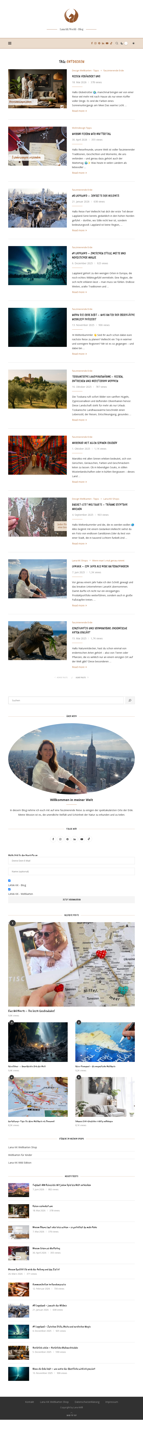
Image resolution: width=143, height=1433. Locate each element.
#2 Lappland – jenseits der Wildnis (95, 196)
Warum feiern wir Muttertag (91, 134)
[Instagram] (95, 43)
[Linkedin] (103, 43)
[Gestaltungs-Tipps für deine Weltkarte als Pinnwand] (38, 1097)
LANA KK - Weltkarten (20, 894)
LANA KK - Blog (17, 885)
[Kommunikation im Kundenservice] (18, 1289)
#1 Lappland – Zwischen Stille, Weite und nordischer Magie (62, 1326)
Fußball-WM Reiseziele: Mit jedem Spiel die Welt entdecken (62, 1185)
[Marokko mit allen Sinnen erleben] (37, 455)
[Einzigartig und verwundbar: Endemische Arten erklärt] (37, 640)
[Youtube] (107, 43)
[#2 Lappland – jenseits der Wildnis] (37, 208)
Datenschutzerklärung (87, 1402)
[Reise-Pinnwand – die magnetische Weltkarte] (105, 1042)
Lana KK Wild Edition (19, 1162)
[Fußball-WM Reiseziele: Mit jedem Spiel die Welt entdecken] (18, 1190)
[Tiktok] (111, 43)
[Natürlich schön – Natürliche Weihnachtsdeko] (18, 1353)
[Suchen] (130, 700)
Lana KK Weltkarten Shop (22, 1147)
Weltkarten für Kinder (20, 1155)
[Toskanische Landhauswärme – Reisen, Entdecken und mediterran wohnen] (37, 389)
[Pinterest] (99, 43)
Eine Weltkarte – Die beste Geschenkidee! (31, 1011)
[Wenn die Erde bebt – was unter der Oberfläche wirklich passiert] (37, 327)
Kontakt (29, 1402)
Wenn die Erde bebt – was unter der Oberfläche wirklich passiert (64, 1369)
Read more (78, 110)
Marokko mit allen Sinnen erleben (94, 443)
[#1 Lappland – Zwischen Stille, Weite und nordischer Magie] (37, 265)
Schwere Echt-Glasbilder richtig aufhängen (94, 1121)
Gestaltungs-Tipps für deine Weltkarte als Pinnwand (31, 1121)
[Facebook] (92, 43)
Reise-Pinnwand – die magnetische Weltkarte (95, 1066)
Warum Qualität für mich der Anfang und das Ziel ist (34, 1269)
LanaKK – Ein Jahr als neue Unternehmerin (100, 566)
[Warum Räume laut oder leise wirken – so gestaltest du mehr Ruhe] (18, 1232)
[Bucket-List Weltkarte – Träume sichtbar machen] (37, 517)
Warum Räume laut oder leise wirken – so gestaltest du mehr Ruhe (65, 1227)
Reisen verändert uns (86, 76)
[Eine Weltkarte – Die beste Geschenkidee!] (71, 964)
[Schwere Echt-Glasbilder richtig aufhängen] (105, 1097)
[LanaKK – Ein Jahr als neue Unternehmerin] (37, 578)
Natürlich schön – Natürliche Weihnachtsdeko (55, 1347)
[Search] (117, 43)
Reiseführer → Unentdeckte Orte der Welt (27, 1066)
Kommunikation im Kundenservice (49, 1284)
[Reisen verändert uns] (37, 88)
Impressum (111, 1402)
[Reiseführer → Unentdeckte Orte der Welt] (38, 1042)
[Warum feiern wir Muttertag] (37, 146)
